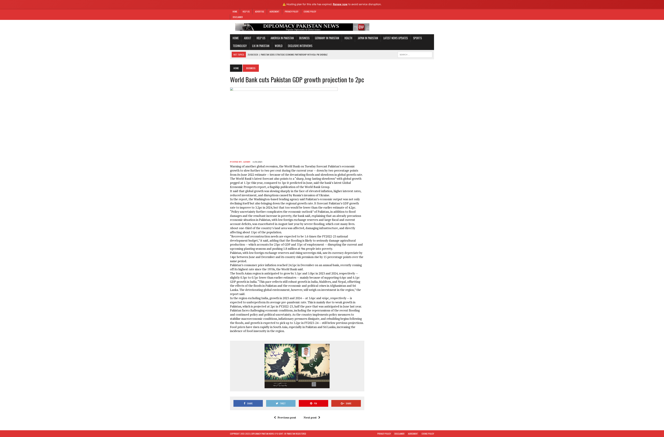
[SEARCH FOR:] (415, 54)
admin (246, 161)
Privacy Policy (291, 11)
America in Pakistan (282, 38)
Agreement (274, 11)
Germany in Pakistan (327, 38)
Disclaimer (238, 17)
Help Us (246, 11)
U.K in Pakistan (260, 46)
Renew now (340, 4)
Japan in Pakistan (368, 38)
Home (235, 11)
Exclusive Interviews (300, 46)
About (247, 38)
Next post (310, 417)
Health (348, 38)
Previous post (287, 417)
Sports (417, 38)
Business (304, 38)
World (279, 46)
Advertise (259, 11)
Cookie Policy (310, 11)
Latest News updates (395, 38)
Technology (240, 46)
